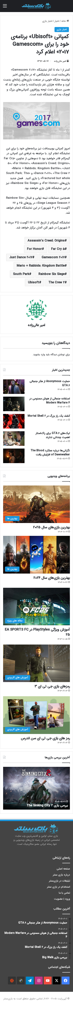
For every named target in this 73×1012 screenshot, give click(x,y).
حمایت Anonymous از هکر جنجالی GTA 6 (50, 383)
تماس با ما (64, 893)
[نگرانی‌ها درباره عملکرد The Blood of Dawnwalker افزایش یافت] (14, 456)
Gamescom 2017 (53, 257)
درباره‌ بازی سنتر (61, 875)
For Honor (34, 249)
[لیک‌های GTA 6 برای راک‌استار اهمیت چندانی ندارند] (14, 438)
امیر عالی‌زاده (60, 61)
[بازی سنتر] (36, 6)
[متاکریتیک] (21, 980)
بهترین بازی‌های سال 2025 (51, 527)
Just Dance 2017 (20, 257)
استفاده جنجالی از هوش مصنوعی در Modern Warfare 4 (49, 400)
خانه (64, 21)
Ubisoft (33, 282)
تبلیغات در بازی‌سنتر (59, 881)
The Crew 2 (56, 282)
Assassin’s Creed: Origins (46, 240)
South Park (21, 274)
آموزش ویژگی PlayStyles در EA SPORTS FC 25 (37, 632)
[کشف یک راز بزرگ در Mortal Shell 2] (14, 421)
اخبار (57, 21)
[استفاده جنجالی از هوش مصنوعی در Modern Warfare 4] (14, 404)
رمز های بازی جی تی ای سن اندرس (45, 738)
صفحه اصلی (63, 869)
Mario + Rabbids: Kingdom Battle (41, 265)
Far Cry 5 (58, 249)
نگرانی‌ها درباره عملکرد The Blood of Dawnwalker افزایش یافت (50, 452)
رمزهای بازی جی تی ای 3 (52, 686)
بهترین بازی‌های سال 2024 (51, 578)
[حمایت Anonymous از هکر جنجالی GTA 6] (14, 386)
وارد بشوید (39, 354)
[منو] (5, 7)
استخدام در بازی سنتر (58, 887)
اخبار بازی (47, 21)
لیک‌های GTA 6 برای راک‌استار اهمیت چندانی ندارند (53, 435)
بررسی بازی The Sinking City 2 (47, 805)
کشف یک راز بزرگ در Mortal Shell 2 (49, 416)
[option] (36, 788)
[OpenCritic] (12, 980)
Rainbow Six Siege (52, 274)
